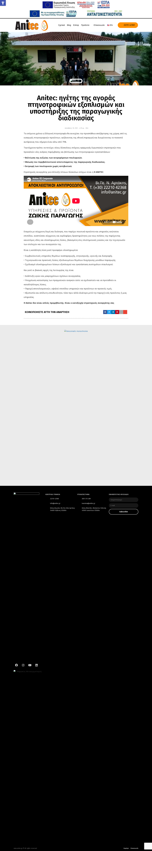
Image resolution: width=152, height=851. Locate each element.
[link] (3, 3)
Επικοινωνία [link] (99, 25)
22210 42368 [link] (129, 25)
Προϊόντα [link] (85, 25)
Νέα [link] (87, 128)
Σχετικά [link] (61, 25)
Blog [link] (69, 25)
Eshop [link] (76, 25)
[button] (105, 312)
